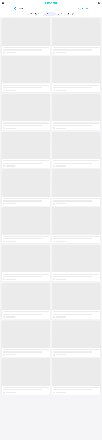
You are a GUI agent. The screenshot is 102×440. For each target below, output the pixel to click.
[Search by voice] (83, 8)
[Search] (87, 8)
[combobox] (46, 8)
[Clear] (78, 8)
